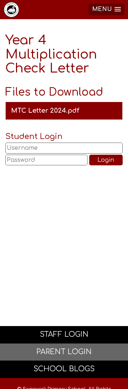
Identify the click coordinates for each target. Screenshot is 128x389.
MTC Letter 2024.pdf (45, 110)
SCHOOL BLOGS (64, 369)
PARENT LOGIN (64, 352)
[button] (106, 9)
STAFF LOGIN (64, 334)
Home (12, 9)
